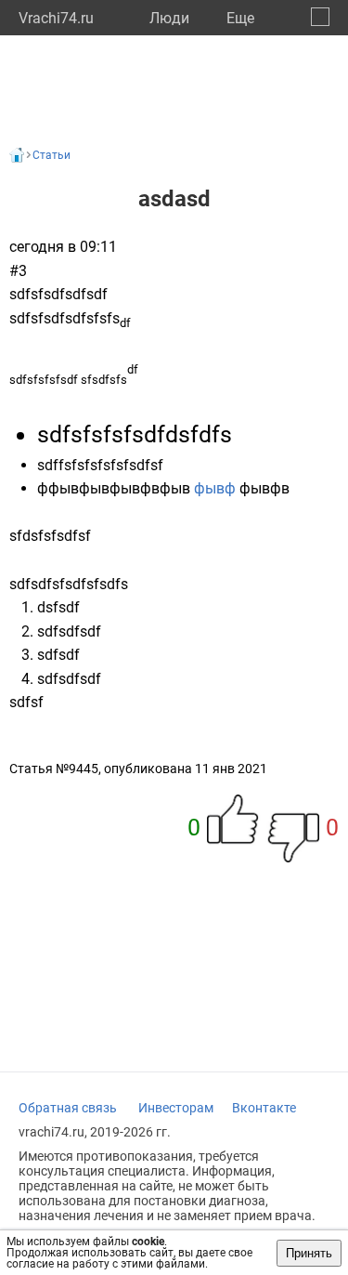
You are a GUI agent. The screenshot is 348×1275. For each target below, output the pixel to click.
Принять (309, 1253)
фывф (216, 488)
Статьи (51, 155)
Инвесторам (175, 1107)
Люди (169, 18)
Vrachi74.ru (56, 18)
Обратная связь (68, 1107)
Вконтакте (264, 1107)
